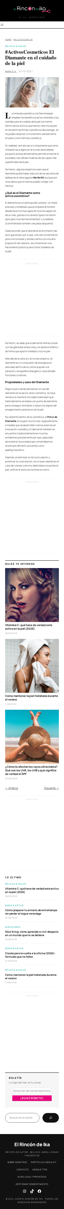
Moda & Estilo (14, 905)
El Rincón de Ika (32, 1144)
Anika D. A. (11, 71)
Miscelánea (12, 927)
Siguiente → (51, 788)
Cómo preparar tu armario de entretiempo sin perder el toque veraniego (31, 912)
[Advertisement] (32, 300)
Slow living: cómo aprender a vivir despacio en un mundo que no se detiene (32, 933)
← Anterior (11, 788)
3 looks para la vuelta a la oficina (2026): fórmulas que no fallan (30, 955)
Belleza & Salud (23, 39)
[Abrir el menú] (2, 25)
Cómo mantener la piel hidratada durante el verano (31, 697)
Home (8, 39)
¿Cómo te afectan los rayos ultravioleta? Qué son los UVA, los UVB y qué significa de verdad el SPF (31, 770)
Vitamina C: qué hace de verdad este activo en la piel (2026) (28, 627)
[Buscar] (50, 1118)
